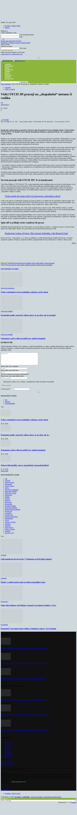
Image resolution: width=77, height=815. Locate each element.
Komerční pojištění (11, 508)
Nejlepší (7, 402)
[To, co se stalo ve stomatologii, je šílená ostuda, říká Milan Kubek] (6, 726)
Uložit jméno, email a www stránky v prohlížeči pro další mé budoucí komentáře (28, 382)
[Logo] (7, 61)
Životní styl (8, 511)
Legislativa (8, 513)
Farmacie (8, 524)
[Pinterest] (33, 113)
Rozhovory (8, 75)
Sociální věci (9, 69)
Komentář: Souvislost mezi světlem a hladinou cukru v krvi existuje (28, 629)
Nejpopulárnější (10, 403)
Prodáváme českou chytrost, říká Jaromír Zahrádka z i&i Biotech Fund (36, 233)
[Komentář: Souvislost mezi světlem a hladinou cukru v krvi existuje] (12, 623)
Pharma (7, 73)
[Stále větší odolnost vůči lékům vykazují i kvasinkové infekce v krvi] (12, 600)
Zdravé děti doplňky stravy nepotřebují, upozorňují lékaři (25, 465)
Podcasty (8, 500)
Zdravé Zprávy (9, 486)
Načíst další (4, 471)
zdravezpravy (5, 104)
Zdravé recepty (9, 482)
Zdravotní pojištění (7, 311)
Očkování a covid (10, 493)
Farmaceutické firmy (11, 517)
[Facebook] (18, 113)
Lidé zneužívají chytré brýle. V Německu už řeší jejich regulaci (26, 559)
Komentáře (8, 484)
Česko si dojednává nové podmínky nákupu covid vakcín (24, 292)
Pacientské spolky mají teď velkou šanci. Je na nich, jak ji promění (28, 315)
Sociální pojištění (10, 506)
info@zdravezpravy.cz (8, 765)
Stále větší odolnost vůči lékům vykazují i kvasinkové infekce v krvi (28, 605)
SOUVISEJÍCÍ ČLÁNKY (10, 269)
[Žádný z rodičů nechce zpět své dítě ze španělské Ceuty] (12, 576)
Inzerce (7, 27)
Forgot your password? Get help (11, 41)
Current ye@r (6, 389)
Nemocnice (8, 495)
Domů (3, 84)
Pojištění (7, 71)
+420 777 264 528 (7, 761)
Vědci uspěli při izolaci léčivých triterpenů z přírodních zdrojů (32, 196)
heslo (21, 37)
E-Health (8, 77)
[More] (55, 113)
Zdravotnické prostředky (12, 509)
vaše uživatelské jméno (26, 35)
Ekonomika (8, 504)
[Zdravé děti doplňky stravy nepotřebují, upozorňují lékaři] (6, 461)
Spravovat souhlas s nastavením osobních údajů (46, 797)
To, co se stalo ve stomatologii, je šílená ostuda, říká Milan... (25, 730)
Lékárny (7, 499)
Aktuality (8, 64)
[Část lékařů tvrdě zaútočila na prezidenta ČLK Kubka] (6, 696)
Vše (6, 400)
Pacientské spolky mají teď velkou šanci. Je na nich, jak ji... (25, 435)
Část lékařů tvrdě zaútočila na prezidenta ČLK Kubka (23, 700)
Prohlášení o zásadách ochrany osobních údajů (15, 43)
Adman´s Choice (10, 522)
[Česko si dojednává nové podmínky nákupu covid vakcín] (12, 286)
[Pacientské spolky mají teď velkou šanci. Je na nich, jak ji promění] (12, 309)
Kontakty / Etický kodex (12, 26)
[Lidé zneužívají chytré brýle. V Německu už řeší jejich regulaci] (12, 553)
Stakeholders (9, 518)
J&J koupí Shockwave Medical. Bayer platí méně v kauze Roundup (33, 263)
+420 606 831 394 (7, 763)
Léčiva (7, 488)
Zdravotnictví (9, 66)
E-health (7, 480)
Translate (73, 802)
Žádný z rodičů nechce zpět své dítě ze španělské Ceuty (23, 582)
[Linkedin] (47, 113)
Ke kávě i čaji (9, 78)
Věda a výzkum (10, 89)
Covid (7, 520)
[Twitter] (26, 113)
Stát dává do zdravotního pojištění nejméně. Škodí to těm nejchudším (30, 265)
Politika (7, 68)
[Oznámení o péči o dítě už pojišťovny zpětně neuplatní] (12, 333)
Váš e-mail (22, 48)
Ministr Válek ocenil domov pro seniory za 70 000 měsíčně (25, 715)
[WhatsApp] (40, 113)
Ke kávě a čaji (9, 533)
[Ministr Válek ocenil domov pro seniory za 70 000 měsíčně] (6, 711)
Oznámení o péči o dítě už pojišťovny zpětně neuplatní (23, 338)
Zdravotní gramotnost (7, 288)
